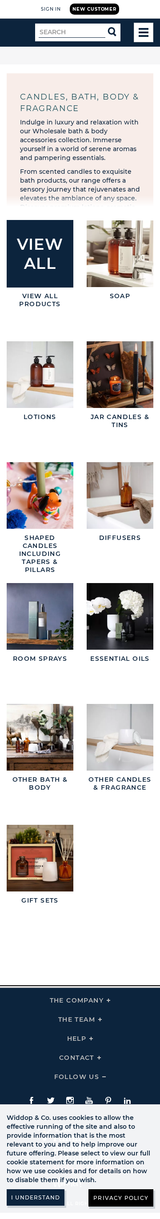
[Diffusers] (120, 502)
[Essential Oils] (120, 622)
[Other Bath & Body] (40, 743)
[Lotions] (40, 381)
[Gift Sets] (40, 864)
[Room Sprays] (40, 622)
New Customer (94, 9)
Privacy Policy (120, 1198)
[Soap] (120, 260)
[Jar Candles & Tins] (120, 381)
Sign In (51, 9)
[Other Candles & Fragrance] (120, 743)
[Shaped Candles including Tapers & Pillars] (40, 502)
